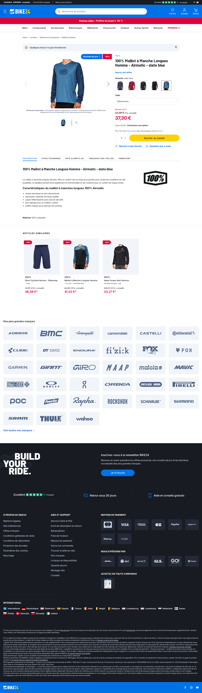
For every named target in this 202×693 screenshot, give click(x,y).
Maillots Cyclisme (69, 37)
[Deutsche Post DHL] (108, 561)
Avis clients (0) (74, 158)
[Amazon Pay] (192, 524)
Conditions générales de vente (18, 535)
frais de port (65, 630)
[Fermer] (176, 47)
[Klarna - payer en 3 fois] (108, 538)
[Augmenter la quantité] (125, 138)
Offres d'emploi (11, 530)
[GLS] (158, 561)
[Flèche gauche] (26, 257)
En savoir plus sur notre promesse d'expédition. (30, 660)
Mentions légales (11, 521)
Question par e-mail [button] (160, 146)
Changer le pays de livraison (107, 640)
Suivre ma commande (62, 545)
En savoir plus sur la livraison (79, 653)
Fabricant (125, 158)
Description (30, 158)
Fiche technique (51, 158)
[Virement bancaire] (125, 538)
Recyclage (8, 555)
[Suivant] (108, 83)
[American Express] (141, 524)
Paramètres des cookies (15, 550)
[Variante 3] (143, 86)
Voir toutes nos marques (17, 430)
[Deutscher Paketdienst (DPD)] (125, 561)
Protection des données (15, 545)
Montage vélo (58, 570)
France (160, 131)
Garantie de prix (59, 565)
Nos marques (57, 555)
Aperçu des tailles (123, 72)
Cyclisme (33, 37)
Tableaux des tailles (101, 158)
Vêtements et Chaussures (49, 37)
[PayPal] (175, 524)
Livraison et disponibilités (64, 560)
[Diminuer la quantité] (118, 138)
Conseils (55, 575)
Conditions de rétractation (16, 540)
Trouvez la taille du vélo (63, 550)
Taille (117, 95)
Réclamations (58, 530)
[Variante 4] (155, 86)
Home (25, 37)
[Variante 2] (132, 86)
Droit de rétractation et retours (66, 525)
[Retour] (26, 83)
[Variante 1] (120, 86)
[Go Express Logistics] (175, 561)
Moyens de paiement (61, 540)
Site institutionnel (12, 525)
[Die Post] (141, 561)
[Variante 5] (166, 86)
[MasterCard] (108, 524)
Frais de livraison (59, 535)
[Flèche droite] (57, 257)
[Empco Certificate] (108, 583)
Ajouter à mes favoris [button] (130, 146)
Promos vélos (86, 20)
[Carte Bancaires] (158, 524)
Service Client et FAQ (61, 521)
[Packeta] (192, 561)
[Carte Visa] (125, 524)
